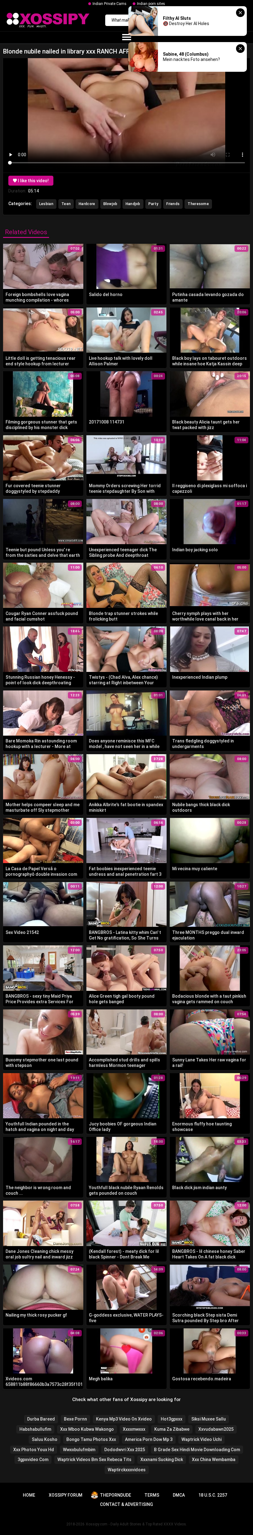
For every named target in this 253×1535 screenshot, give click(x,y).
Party (153, 204)
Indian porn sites (151, 4)
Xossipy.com (96, 1524)
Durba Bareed (41, 1419)
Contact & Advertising (126, 1504)
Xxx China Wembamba (213, 1459)
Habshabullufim (35, 1429)
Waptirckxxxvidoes (127, 1469)
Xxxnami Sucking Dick (161, 1459)
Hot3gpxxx (171, 1419)
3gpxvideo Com (33, 1459)
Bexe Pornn (75, 1419)
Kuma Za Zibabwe (171, 1429)
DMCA (179, 1495)
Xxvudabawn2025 (216, 1429)
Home (29, 1495)
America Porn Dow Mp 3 (148, 1439)
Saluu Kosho (44, 1439)
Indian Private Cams (109, 4)
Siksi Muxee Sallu (208, 1419)
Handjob (133, 204)
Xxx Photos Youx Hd (33, 1449)
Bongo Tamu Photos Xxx (91, 1439)
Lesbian (46, 204)
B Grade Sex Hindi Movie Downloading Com (197, 1449)
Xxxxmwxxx (134, 1429)
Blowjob (110, 204)
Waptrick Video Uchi (201, 1439)
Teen (66, 204)
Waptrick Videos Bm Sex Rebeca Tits (94, 1459)
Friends (173, 204)
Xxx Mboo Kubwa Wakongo (87, 1429)
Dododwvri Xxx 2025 (124, 1449)
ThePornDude (115, 1495)
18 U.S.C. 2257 (212, 1495)
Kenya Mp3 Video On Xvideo (124, 1419)
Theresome (198, 204)
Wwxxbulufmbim (79, 1449)
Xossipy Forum (65, 1495)
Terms (151, 1495)
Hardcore (87, 204)
